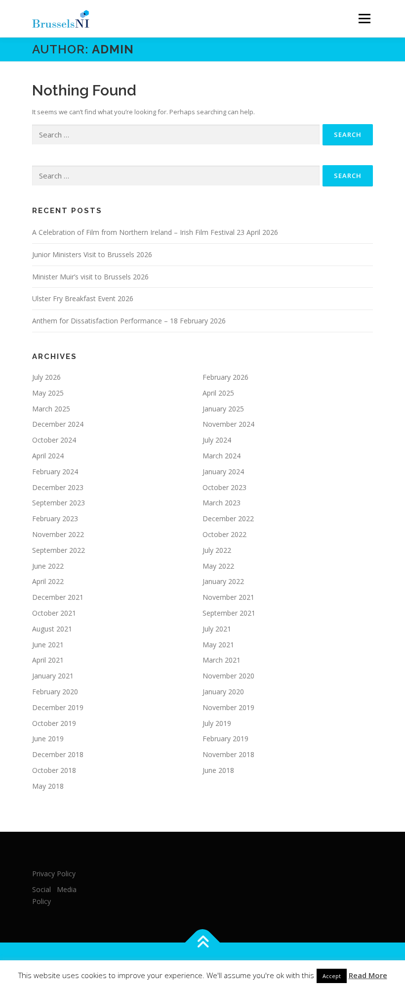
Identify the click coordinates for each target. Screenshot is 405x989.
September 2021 (228, 613)
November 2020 (228, 675)
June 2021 (48, 644)
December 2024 (57, 424)
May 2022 (218, 566)
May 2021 (218, 644)
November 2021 (228, 597)
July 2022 (216, 550)
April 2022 (48, 581)
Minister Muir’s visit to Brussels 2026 (90, 276)
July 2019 (216, 723)
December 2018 (57, 754)
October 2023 (224, 487)
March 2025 (51, 408)
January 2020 (223, 691)
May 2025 (48, 393)
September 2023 (58, 502)
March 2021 (221, 660)
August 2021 (52, 628)
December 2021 (57, 597)
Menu (364, 18)
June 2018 (218, 770)
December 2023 (57, 487)
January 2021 (53, 675)
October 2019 (54, 723)
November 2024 (228, 424)
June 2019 (48, 738)
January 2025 (223, 408)
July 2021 (216, 628)
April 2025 (218, 393)
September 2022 (58, 550)
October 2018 (54, 770)
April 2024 (48, 455)
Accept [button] (332, 976)
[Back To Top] (202, 942)
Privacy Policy (54, 873)
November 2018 (228, 754)
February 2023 (55, 518)
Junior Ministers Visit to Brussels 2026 (92, 254)
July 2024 (216, 440)
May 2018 (48, 786)
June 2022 (48, 566)
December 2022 (228, 518)
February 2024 (55, 471)
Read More (368, 975)
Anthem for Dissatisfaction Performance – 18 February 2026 (129, 320)
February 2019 (225, 738)
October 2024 (54, 440)
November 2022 (58, 534)
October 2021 (54, 613)
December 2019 (57, 707)
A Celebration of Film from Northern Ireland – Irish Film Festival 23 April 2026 (155, 232)
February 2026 (225, 377)
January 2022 (223, 581)
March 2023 (221, 502)
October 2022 (224, 534)
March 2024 (221, 455)
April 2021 (48, 660)
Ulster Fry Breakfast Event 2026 (82, 298)
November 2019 (228, 707)
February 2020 (55, 691)
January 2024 (223, 471)
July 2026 (46, 377)
